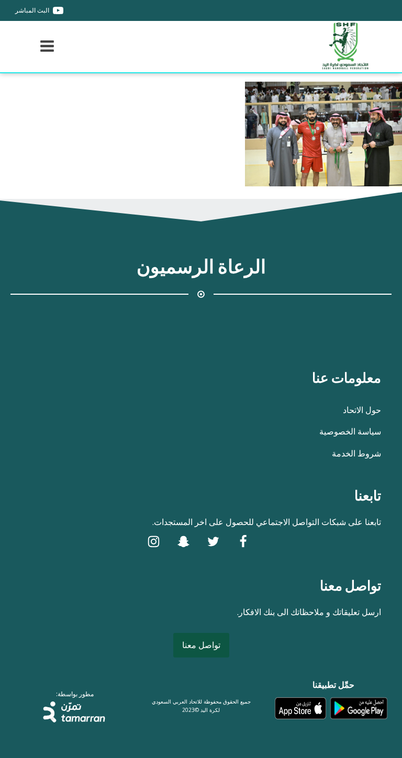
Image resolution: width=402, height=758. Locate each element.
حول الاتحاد (362, 410)
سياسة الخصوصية (350, 431)
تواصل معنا (201, 645)
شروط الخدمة (356, 453)
